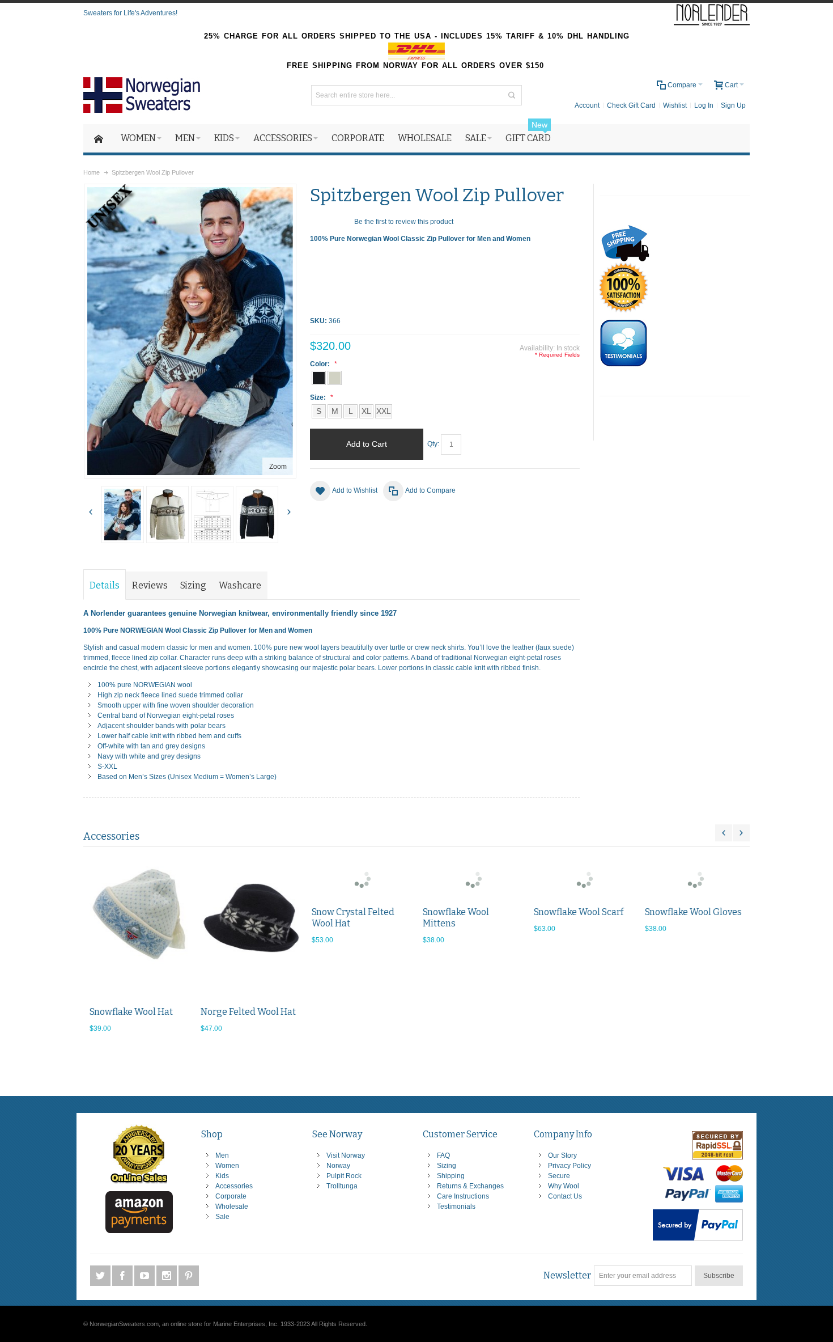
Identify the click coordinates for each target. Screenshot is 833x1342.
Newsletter (567, 1275)
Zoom (278, 467)
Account (587, 105)
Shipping (451, 1176)
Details (105, 585)
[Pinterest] (188, 1276)
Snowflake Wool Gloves (692, 912)
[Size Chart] (212, 514)
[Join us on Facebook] (123, 1276)
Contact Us (565, 1196)
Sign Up (733, 105)
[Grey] (694, 878)
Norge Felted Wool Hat (247, 1011)
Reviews (150, 585)
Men (222, 1155)
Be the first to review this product (403, 222)
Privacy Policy (569, 1166)
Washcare (240, 585)
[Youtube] (145, 1276)
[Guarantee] (624, 267)
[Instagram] (167, 1276)
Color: (321, 364)
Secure (559, 1176)
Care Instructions (463, 1196)
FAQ (443, 1155)
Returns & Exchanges (470, 1186)
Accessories (234, 1186)
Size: (319, 397)
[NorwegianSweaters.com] (145, 95)
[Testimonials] (624, 324)
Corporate (230, 1196)
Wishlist (675, 105)
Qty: (433, 444)
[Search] (511, 95)
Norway (338, 1166)
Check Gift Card (631, 105)
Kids (222, 1176)
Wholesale (231, 1206)
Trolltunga (342, 1186)
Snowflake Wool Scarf (578, 912)
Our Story (562, 1155)
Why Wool (563, 1186)
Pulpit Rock (344, 1176)
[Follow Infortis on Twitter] (101, 1276)
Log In (703, 105)
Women (227, 1166)
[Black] (250, 928)
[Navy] (122, 514)
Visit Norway (345, 1155)
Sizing (193, 585)
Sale (222, 1217)
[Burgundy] (361, 878)
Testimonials (456, 1206)
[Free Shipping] (625, 230)
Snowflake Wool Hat (130, 1011)
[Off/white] (167, 514)
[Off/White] (335, 378)
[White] (139, 928)
